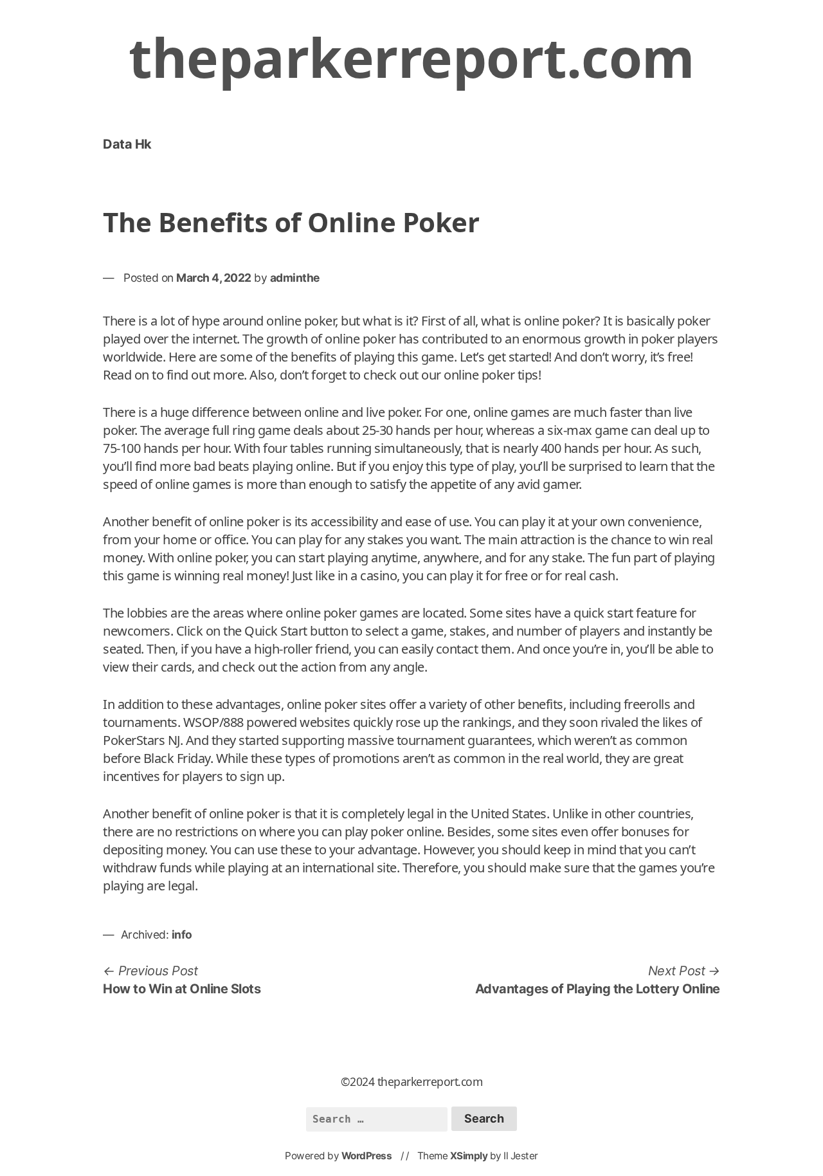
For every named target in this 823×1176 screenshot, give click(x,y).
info (182, 934)
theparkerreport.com (411, 57)
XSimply (469, 1156)
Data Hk (127, 144)
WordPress (366, 1156)
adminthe (295, 277)
